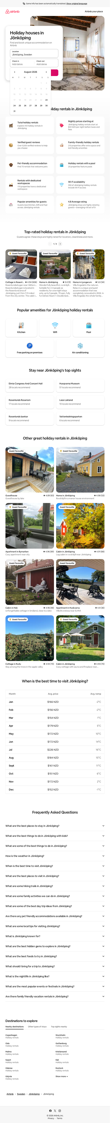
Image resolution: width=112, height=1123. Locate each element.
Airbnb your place (94, 11)
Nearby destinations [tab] (14, 1026)
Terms (59, 1118)
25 (20, 105)
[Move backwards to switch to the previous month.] (15, 72)
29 (41, 105)
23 (46, 100)
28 (36, 105)
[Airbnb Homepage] (12, 11)
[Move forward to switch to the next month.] (46, 72)
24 (14, 105)
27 (30, 105)
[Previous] (50, 244)
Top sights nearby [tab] (59, 1026)
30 (46, 105)
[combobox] (34, 54)
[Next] (60, 244)
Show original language (76, 3)
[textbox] (22, 64)
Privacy (51, 1118)
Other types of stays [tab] (37, 1026)
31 (14, 111)
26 (25, 105)
